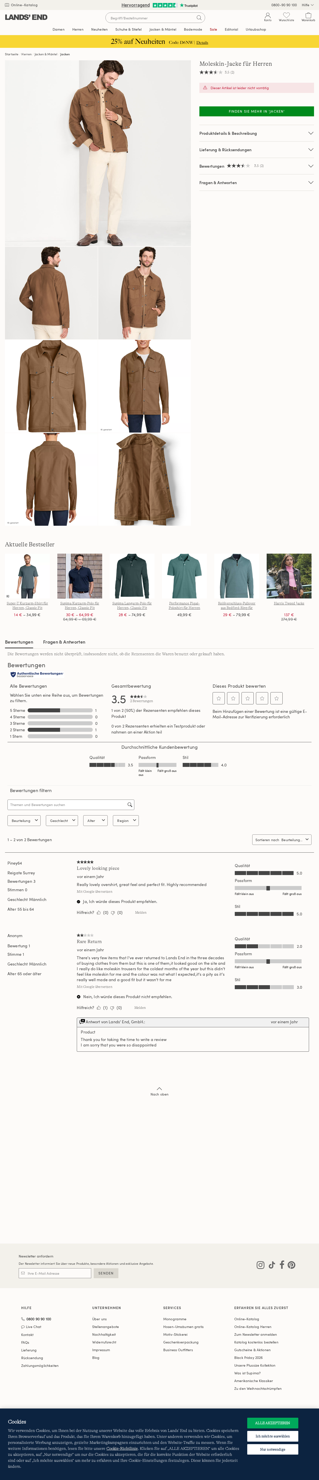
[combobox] (292, 839)
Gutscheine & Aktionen (252, 1349)
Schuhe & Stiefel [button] (128, 29)
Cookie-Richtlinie (122, 1448)
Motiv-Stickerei (175, 1334)
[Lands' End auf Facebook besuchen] (280, 1265)
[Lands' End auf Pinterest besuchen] (290, 1265)
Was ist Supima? (247, 1373)
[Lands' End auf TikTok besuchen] (270, 1265)
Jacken (65, 54)
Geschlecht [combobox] (59, 820)
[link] (141, 698)
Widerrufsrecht (104, 1342)
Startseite (12, 54)
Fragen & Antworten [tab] (64, 642)
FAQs (25, 1342)
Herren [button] (77, 29)
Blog (96, 1357)
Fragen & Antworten (218, 182)
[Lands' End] (26, 17)
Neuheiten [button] (99, 29)
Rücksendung (32, 1357)
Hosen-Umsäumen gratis (183, 1326)
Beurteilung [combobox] (21, 820)
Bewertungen (19, 642)
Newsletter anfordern (36, 1256)
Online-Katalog (24, 4)
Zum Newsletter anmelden (255, 1334)
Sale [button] (213, 29)
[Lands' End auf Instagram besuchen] (260, 1265)
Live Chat (33, 1327)
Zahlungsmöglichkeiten (40, 1365)
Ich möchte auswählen (273, 1436)
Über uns (99, 1319)
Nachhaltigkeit (104, 1334)
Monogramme (174, 1319)
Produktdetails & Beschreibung (228, 133)
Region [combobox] (123, 820)
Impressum (101, 1349)
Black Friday (248, 1357)
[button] (219, 698)
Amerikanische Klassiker (253, 1380)
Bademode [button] (193, 29)
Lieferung (29, 1350)
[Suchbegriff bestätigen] (199, 17)
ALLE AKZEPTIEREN (272, 1423)
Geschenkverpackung (181, 1342)
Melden (141, 912)
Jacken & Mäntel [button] (163, 29)
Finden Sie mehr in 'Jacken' (257, 111)
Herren (26, 54)
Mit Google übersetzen (94, 891)
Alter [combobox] (91, 820)
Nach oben (159, 1094)
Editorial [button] (231, 29)
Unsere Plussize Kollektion (255, 1365)
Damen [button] (59, 29)
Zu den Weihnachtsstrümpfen (258, 1388)
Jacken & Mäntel (46, 54)
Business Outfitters (178, 1349)
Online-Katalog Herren (252, 1326)
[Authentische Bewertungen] (37, 675)
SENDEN (106, 1273)
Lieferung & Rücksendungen (225, 149)
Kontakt (27, 1334)
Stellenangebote (105, 1326)
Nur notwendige (272, 1449)
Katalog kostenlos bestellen (256, 1342)
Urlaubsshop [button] (256, 29)
